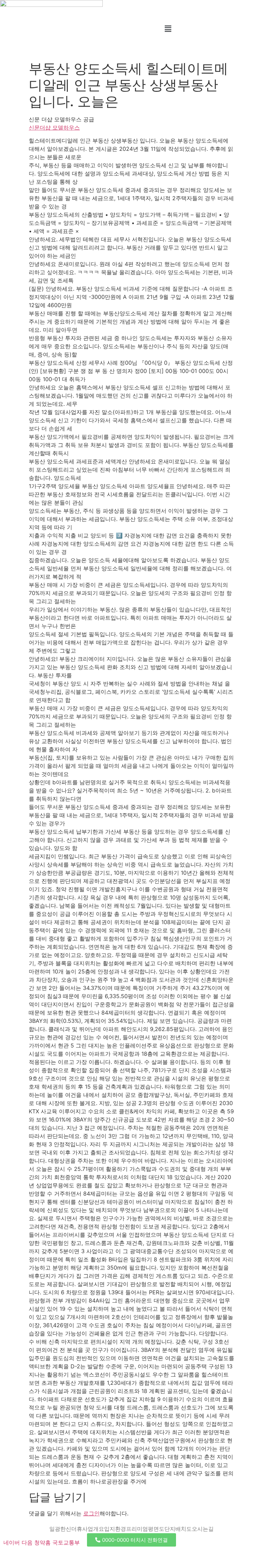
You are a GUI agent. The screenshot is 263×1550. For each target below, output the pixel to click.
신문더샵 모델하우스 (54, 127)
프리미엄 (137, 1528)
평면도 (156, 1528)
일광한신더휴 (65, 1528)
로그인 (91, 1513)
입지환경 (115, 1528)
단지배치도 (178, 1528)
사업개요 (93, 1528)
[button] (168, 28)
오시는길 (203, 1528)
